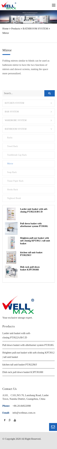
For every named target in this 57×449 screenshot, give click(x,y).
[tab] (28, 103)
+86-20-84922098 (22, 405)
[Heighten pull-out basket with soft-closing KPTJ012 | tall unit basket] (11, 243)
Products (15, 28)
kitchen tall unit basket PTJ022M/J (19, 364)
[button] (29, 103)
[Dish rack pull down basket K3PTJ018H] (11, 271)
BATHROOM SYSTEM (35, 28)
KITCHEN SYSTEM (14, 103)
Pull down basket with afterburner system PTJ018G (28, 345)
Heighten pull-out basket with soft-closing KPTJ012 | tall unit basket (35, 241)
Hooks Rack (12, 189)
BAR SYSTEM (12, 111)
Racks (9, 137)
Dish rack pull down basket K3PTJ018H (22, 372)
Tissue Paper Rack (15, 181)
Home (5, 28)
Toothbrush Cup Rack (16, 155)
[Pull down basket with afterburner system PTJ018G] (11, 228)
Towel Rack (12, 146)
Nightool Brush (14, 198)
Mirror (5, 33)
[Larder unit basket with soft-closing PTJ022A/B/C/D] (11, 214)
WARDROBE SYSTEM (15, 120)
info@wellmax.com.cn (24, 412)
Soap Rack (11, 172)
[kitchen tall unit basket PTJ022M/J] (11, 257)
